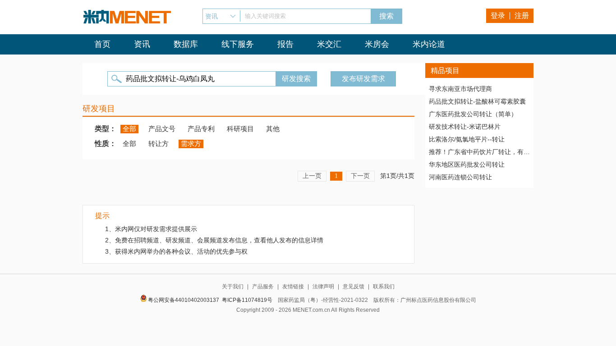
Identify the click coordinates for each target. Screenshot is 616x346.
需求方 (191, 143)
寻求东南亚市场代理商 (460, 88)
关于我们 (233, 286)
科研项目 (240, 128)
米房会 (377, 44)
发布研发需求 (363, 78)
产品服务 (263, 286)
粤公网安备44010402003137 (183, 300)
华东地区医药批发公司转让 (467, 164)
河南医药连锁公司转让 (460, 177)
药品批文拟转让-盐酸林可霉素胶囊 (477, 101)
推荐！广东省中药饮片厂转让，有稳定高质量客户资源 (479, 151)
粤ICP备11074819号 (247, 300)
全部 (129, 128)
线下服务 (237, 44)
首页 (102, 44)
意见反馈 (353, 286)
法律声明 (323, 286)
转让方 (158, 143)
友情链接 (293, 286)
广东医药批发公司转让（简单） (473, 114)
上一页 (312, 175)
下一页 (360, 175)
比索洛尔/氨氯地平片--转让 (467, 139)
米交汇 (329, 44)
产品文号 (161, 128)
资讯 (142, 44)
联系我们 (384, 286)
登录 (498, 15)
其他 (273, 128)
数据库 (186, 44)
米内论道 (429, 44)
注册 (522, 15)
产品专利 (201, 128)
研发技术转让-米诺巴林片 (465, 126)
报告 (285, 44)
